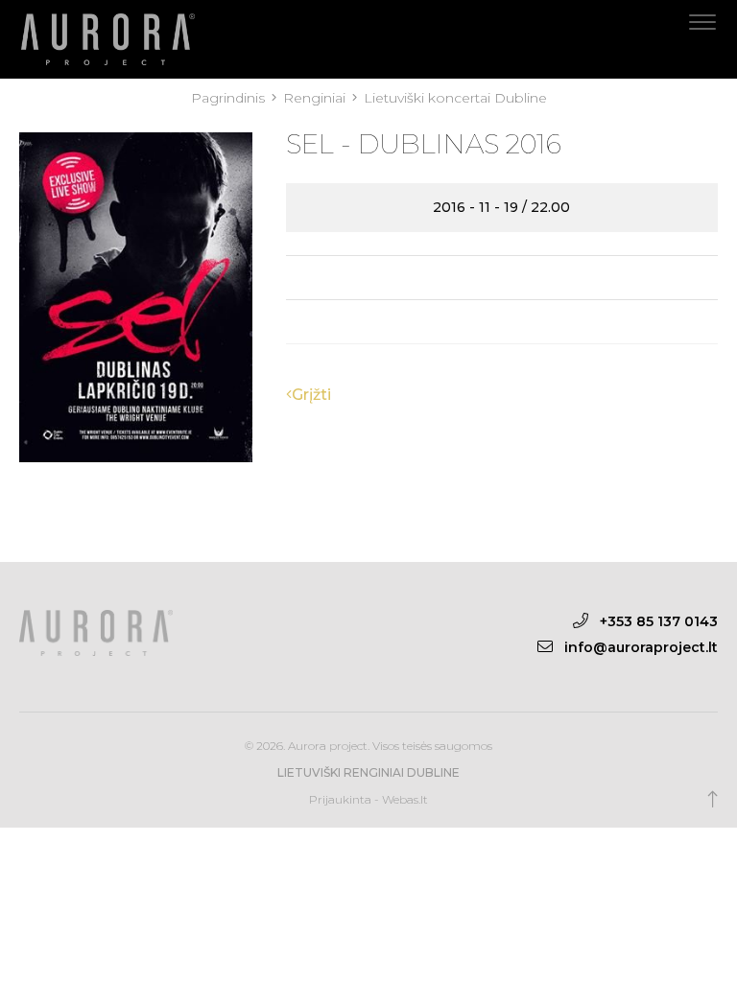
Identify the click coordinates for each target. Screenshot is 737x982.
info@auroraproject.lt (641, 647)
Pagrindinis (230, 97)
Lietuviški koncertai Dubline (455, 97)
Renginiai (316, 97)
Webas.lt (405, 799)
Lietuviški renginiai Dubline (368, 772)
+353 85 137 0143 (659, 621)
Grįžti (311, 395)
